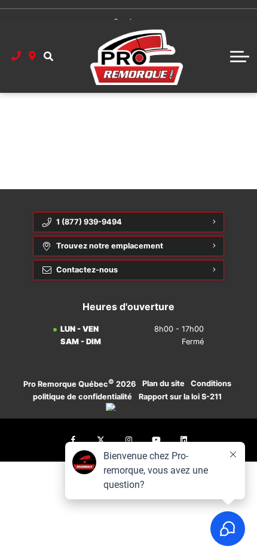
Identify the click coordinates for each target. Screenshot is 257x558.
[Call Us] (16, 56)
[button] (48, 56)
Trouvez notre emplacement (109, 245)
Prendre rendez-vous (126, 9)
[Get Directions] (32, 56)
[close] (240, 9)
